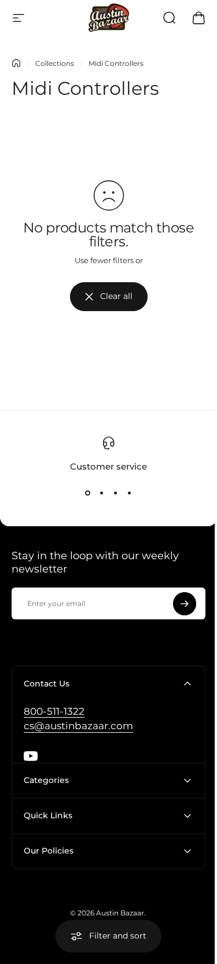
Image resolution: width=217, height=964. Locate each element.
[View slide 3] (116, 493)
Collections (54, 63)
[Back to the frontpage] (16, 63)
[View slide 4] (130, 493)
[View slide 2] (102, 493)
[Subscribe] (184, 603)
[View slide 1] (88, 493)
